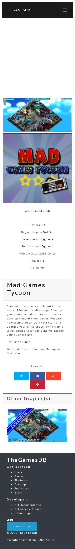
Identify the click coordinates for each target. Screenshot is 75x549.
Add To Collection (37, 211)
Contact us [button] (22, 526)
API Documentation (27, 505)
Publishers (21, 488)
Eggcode (47, 239)
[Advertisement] (37, 58)
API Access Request (28, 509)
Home (18, 472)
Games (19, 476)
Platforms (21, 480)
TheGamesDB (17, 10)
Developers (22, 484)
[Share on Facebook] (37, 376)
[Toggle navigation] (65, 10)
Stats (18, 492)
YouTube (24, 342)
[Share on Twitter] (21, 376)
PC (44, 225)
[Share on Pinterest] (37, 384)
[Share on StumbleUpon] (53, 376)
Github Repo (23, 513)
